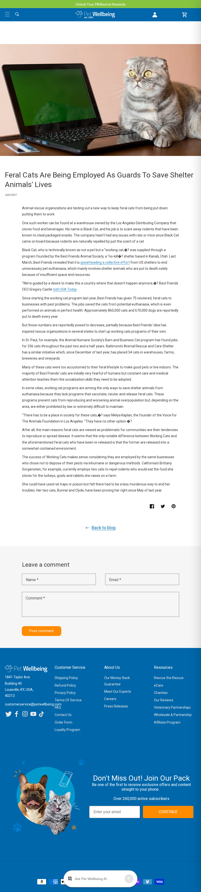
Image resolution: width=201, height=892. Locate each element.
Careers (110, 699)
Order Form (63, 722)
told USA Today (64, 289)
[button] (7, 14)
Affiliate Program (167, 722)
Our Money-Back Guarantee (117, 681)
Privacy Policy (65, 693)
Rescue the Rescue (169, 678)
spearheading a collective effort (105, 262)
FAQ (58, 707)
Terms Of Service (68, 700)
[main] (100, 346)
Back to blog (103, 527)
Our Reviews (163, 700)
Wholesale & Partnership (173, 715)
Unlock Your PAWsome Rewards (101, 4)
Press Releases (116, 706)
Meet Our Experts (117, 691)
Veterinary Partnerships (172, 707)
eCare (158, 685)
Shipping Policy (66, 678)
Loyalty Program (67, 730)
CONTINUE (168, 812)
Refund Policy (65, 685)
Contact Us (63, 715)
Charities (161, 693)
